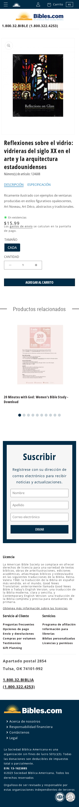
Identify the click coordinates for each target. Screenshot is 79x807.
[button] (54, 4)
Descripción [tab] (14, 185)
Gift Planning (12, 648)
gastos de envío (21, 226)
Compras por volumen (19, 638)
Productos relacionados (39, 308)
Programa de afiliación (59, 624)
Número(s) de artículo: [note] (22, 174)
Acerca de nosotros (24, 721)
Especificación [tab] (39, 185)
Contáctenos (19, 732)
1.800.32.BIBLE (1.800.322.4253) (30, 25)
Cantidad (11, 257)
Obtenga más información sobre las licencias (35, 608)
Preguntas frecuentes (18, 624)
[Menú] (6, 4)
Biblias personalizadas (58, 638)
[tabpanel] (39, 201)
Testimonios (12, 643)
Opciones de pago (16, 629)
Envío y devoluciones (18, 633)
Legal (13, 738)
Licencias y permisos (57, 643)
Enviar (39, 529)
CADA (14, 248)
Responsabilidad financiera (31, 727)
